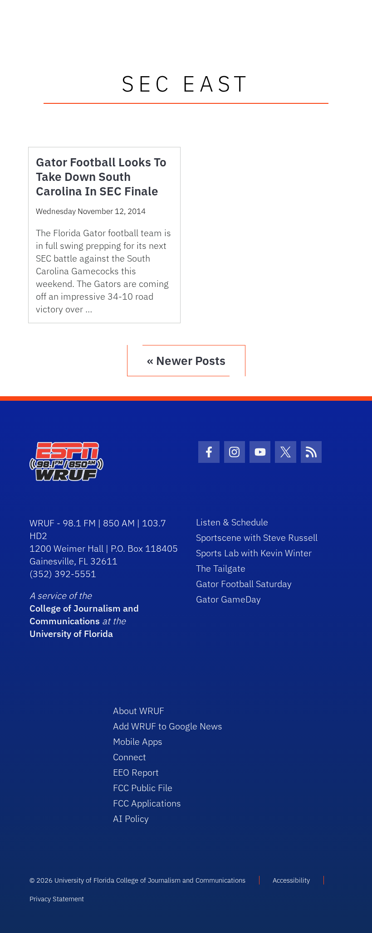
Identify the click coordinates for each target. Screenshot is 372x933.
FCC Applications (147, 803)
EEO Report (136, 772)
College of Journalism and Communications (84, 614)
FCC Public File (142, 788)
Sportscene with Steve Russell (257, 537)
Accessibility (291, 880)
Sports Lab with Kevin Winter (254, 553)
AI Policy (131, 818)
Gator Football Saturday (244, 584)
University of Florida (71, 633)
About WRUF (138, 711)
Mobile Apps (137, 741)
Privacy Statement (56, 898)
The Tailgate (220, 568)
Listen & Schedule (232, 522)
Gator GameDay (228, 599)
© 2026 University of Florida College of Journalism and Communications (137, 880)
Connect (129, 757)
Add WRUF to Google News (167, 726)
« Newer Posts (186, 360)
